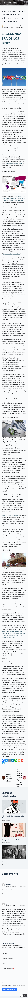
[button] (14, 183)
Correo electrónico (8, 958)
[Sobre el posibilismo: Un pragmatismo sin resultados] (14, 806)
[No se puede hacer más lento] (14, 830)
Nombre (5, 953)
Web (4, 963)
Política (12, 27)
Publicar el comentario (9, 989)
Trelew (4, 862)
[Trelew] (14, 852)
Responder (23, 886)
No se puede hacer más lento (11, 840)
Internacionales (6, 27)
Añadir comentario (8, 968)
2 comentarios (19, 27)
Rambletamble (10, 3)
